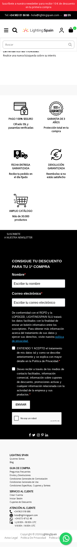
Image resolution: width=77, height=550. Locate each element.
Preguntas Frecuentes (20, 471)
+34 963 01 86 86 (19, 15)
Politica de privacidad (33, 537)
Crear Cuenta (16, 495)
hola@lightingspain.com (26, 515)
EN (69, 15)
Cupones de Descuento (21, 502)
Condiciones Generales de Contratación (29, 478)
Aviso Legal (11, 537)
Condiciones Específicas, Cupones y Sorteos (30, 485)
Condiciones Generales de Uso (24, 482)
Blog (12, 462)
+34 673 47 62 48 (23, 518)
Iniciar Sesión (16, 498)
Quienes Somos (17, 458)
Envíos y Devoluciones (20, 475)
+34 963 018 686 (22, 511)
